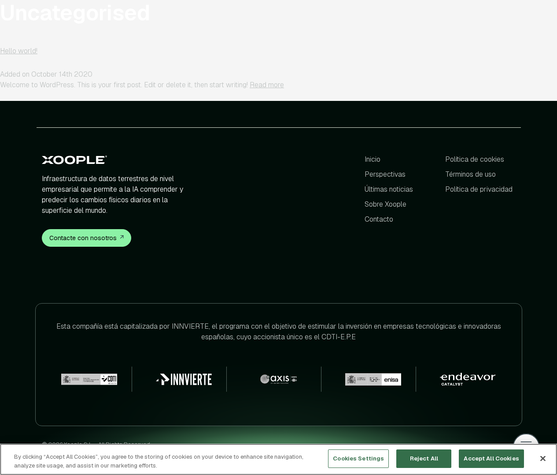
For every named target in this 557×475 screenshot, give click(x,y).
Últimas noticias (390, 189)
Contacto (379, 219)
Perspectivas (386, 174)
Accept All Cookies (491, 458)
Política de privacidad (479, 189)
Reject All (424, 458)
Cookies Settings (358, 458)
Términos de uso (470, 174)
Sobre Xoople (385, 204)
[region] (278, 459)
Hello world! (18, 51)
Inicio (373, 159)
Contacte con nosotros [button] (83, 238)
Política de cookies (474, 159)
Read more (267, 84)
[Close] (543, 458)
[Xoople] (117, 159)
